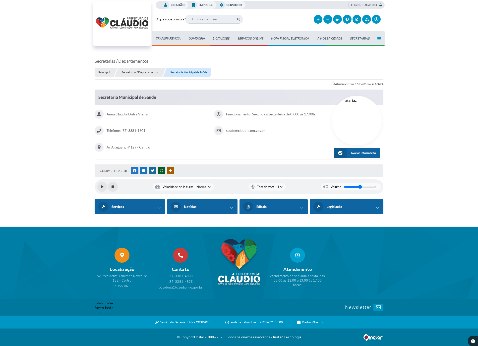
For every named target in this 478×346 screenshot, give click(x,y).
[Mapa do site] (366, 19)
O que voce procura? (170, 19)
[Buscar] (238, 19)
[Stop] (113, 187)
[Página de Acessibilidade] (376, 19)
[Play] (102, 187)
